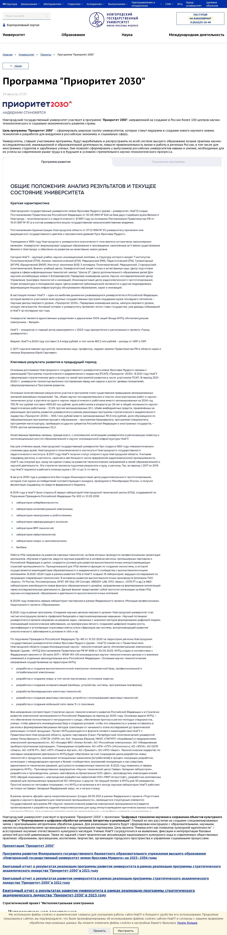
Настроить (126, 931)
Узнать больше (187, 923)
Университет (14, 34)
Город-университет (193, 4)
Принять (99, 931)
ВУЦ (179, 4)
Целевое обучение (212, 4)
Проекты (45, 54)
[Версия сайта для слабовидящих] (0, 4)
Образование (73, 34)
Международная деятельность (196, 34)
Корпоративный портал (23, 25)
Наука (127, 34)
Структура (11, 4)
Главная (7, 54)
